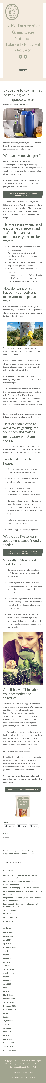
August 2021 (8, 1021)
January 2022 (8, 1002)
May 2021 (7, 1032)
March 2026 (8, 933)
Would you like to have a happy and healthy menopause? (23, 194)
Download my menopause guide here (23, 789)
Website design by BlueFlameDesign (19, 1064)
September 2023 (9, 955)
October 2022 (8, 973)
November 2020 (9, 1050)
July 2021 (6, 1024)
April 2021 (7, 1035)
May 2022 (7, 988)
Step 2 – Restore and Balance (14, 914)
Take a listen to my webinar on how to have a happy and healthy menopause (23, 552)
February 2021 (9, 1043)
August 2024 (8, 936)
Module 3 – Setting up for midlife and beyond (21, 888)
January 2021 (8, 1046)
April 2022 (7, 991)
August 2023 (8, 958)
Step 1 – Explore (9, 910)
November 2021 (9, 1010)
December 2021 (9, 1006)
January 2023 (8, 969)
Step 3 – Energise (10, 917)
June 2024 (7, 940)
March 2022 (8, 995)
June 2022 (7, 984)
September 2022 (9, 977)
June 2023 (7, 966)
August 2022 (8, 980)
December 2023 (9, 947)
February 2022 (9, 999)
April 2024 (7, 944)
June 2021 (7, 1028)
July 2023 (6, 962)
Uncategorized (9, 921)
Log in (38, 1061)
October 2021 (8, 1013)
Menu (24, 70)
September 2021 (9, 1017)
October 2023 (8, 951)
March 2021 (8, 1039)
